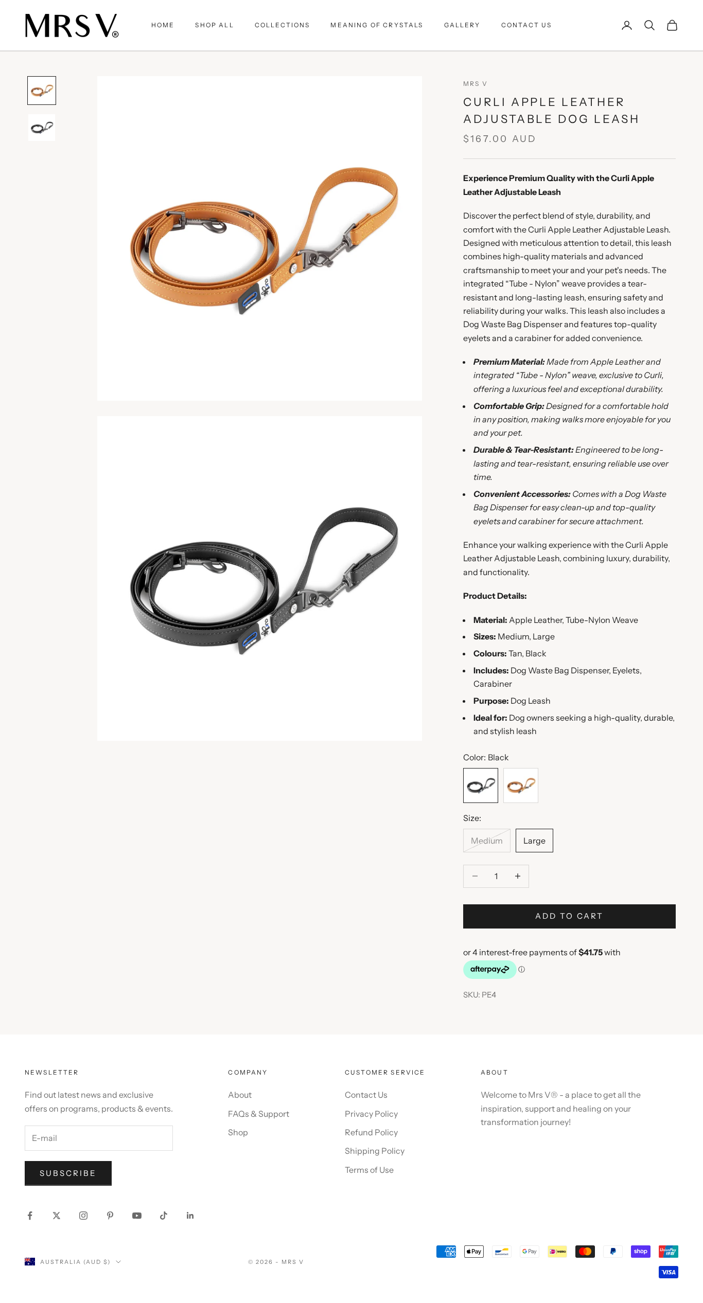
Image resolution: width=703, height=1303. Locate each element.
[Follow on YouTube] (137, 1215)
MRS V (475, 83)
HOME (163, 25)
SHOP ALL (214, 25)
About (240, 1095)
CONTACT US (526, 25)
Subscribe (68, 1173)
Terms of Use (369, 1170)
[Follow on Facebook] (30, 1215)
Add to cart (569, 916)
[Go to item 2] (41, 127)
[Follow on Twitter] (56, 1215)
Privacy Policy (371, 1114)
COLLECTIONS (282, 25)
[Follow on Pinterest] (110, 1215)
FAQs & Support (258, 1114)
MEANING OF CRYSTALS (376, 25)
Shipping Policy (375, 1151)
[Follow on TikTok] (164, 1215)
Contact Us (366, 1095)
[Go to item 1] (41, 90)
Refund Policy (371, 1132)
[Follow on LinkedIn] (190, 1215)
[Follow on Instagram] (83, 1215)
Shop (238, 1132)
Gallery (462, 25)
